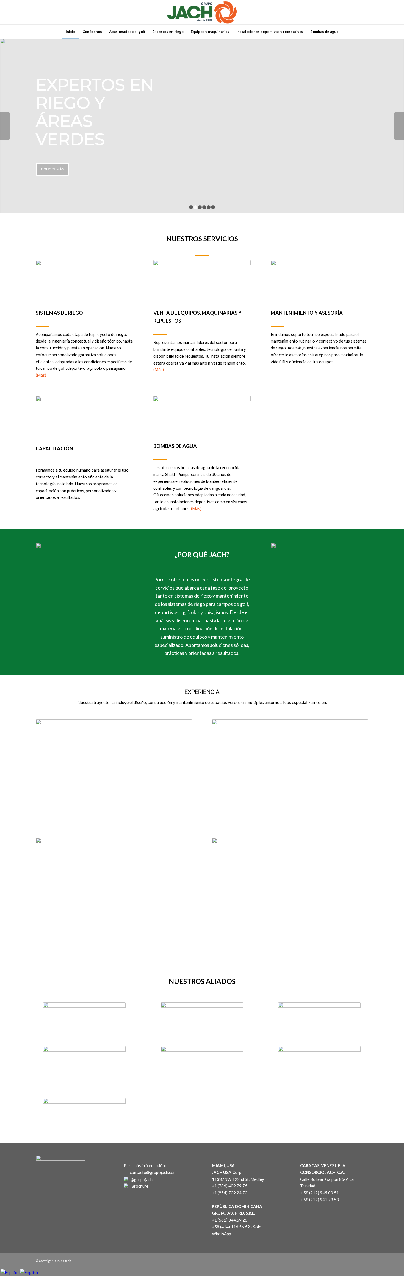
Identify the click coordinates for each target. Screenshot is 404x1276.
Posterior (399, 126)
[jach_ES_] (290, 890)
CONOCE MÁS (52, 169)
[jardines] (114, 890)
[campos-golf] (114, 771)
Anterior (5, 126)
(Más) (41, 375)
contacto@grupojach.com (152, 1172)
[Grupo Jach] (202, 12)
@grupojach (142, 1179)
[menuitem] (70, 32)
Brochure (139, 1186)
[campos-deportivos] (290, 771)
